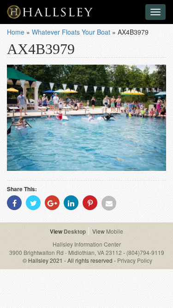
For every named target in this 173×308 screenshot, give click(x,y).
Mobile (114, 231)
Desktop (75, 231)
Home (15, 31)
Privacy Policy (134, 260)
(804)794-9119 (145, 252)
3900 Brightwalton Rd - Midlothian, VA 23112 (66, 252)
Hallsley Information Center (87, 244)
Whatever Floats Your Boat (71, 31)
